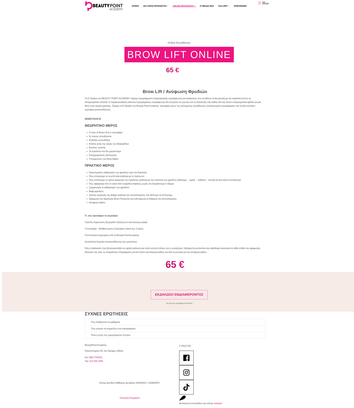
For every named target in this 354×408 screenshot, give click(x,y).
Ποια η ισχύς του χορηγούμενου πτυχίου (110, 335)
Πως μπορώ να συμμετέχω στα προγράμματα (113, 328)
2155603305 (265, 3)
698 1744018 (95, 357)
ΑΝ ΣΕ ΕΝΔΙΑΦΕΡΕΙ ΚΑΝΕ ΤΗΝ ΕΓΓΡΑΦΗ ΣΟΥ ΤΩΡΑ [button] (172, 282)
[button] (175, 322)
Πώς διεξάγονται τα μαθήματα (105, 322)
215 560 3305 (96, 361)
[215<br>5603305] (259, 3)
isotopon (218, 403)
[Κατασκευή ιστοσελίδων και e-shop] (182, 398)
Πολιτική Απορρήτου (130, 398)
